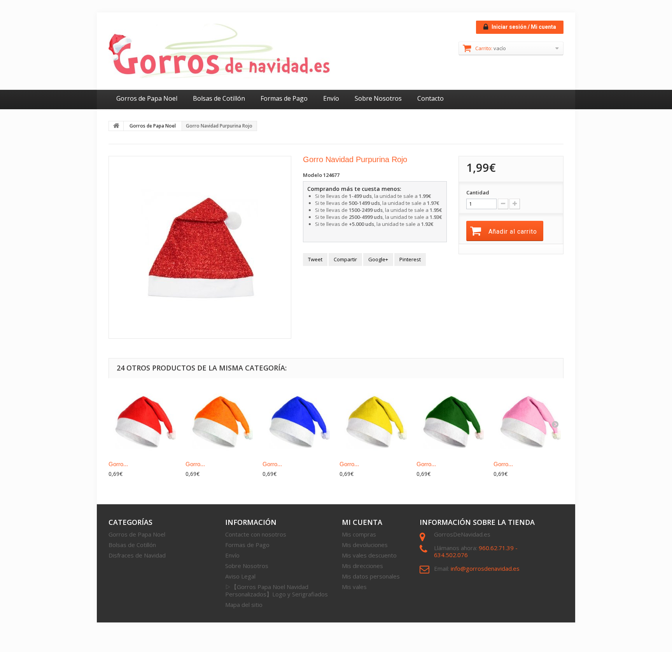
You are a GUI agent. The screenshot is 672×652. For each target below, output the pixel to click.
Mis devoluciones (365, 545)
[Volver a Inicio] (116, 126)
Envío (331, 98)
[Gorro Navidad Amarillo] (374, 420)
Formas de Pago (284, 98)
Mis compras (359, 534)
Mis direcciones (362, 566)
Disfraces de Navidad (137, 555)
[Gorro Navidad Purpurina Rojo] (200, 247)
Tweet (315, 259)
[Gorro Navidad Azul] (297, 420)
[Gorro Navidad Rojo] (143, 420)
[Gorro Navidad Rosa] (528, 420)
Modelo (312, 174)
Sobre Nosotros (378, 98)
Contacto (430, 98)
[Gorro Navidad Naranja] (220, 420)
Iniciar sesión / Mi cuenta (523, 27)
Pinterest (410, 259)
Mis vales (354, 587)
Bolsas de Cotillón (219, 98)
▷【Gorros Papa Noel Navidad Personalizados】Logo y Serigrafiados (276, 590)
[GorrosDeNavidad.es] (219, 51)
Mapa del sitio (243, 604)
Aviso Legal (240, 576)
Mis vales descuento (369, 555)
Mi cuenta (362, 522)
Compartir (345, 259)
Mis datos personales (371, 576)
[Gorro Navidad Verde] (451, 420)
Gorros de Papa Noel (146, 98)
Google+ (378, 259)
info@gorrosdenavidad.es (485, 568)
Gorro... (118, 464)
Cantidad (477, 192)
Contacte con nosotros (255, 534)
